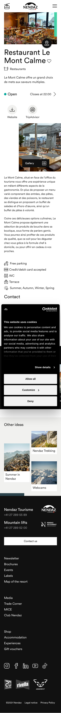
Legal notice (31, 702)
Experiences (12, 643)
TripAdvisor (32, 117)
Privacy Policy (47, 702)
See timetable (55, 94)
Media (8, 598)
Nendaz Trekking (44, 451)
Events (8, 570)
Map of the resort (15, 581)
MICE (8, 609)
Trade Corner (13, 604)
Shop (7, 631)
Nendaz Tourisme (49, 509)
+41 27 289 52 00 (15, 528)
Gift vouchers (13, 649)
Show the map (47, 43)
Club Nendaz (13, 615)
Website (12, 117)
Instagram (6, 666)
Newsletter (11, 558)
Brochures (11, 564)
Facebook (16, 666)
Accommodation (15, 637)
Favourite (49, 61)
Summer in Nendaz (12, 477)
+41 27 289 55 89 (15, 515)
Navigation (54, 6)
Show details (43, 367)
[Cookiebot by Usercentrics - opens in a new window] (43, 309)
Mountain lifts (15, 522)
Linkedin (25, 666)
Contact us (30, 541)
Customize (28, 390)
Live (7, 6)
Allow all (30, 378)
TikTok (44, 666)
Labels (8, 576)
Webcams (39, 488)
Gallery (29, 163)
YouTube (35, 666)
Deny (30, 401)
